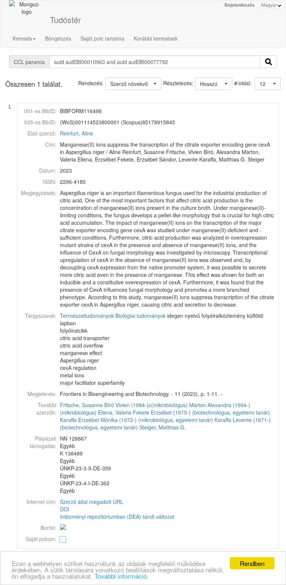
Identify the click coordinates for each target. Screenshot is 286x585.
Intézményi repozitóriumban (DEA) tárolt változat (117, 516)
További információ (121, 576)
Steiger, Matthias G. (162, 427)
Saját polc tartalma (102, 38)
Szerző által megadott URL (91, 501)
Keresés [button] (22, 38)
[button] (268, 83)
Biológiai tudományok (140, 315)
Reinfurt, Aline (76, 133)
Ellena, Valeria (114, 412)
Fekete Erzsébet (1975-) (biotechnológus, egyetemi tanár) (201, 412)
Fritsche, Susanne (81, 405)
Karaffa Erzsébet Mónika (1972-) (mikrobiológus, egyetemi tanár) (136, 419)
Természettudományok (87, 315)
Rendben (252, 563)
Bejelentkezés (240, 5)
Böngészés (58, 38)
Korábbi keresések (156, 38)
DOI (64, 509)
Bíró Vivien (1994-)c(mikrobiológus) (146, 405)
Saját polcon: (41, 539)
